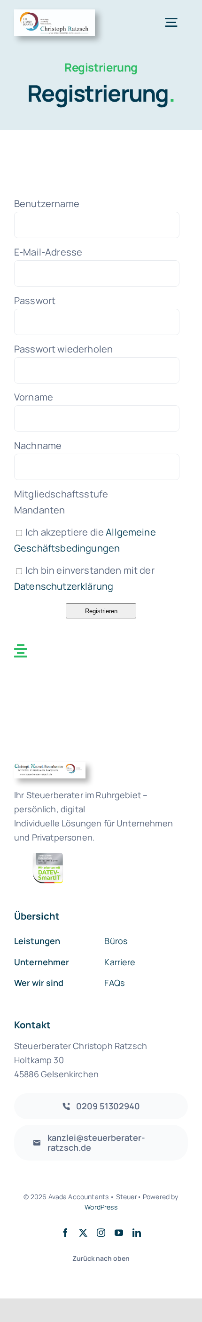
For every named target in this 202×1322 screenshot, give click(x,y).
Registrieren (101, 611)
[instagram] (101, 1232)
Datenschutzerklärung (63, 586)
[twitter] (83, 1232)
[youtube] (119, 1232)
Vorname (33, 397)
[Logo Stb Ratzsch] (54, 14)
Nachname (38, 445)
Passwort (34, 300)
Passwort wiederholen (63, 349)
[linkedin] (136, 1232)
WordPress (101, 1206)
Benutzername (46, 203)
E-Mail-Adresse (48, 252)
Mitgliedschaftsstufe (61, 494)
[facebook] (65, 1232)
